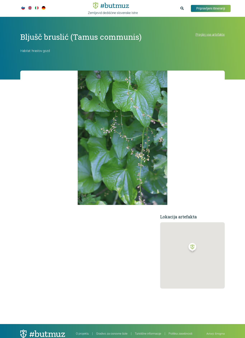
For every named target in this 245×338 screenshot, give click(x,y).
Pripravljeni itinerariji (210, 8)
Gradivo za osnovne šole (112, 333)
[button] (192, 248)
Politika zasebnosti (180, 333)
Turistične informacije (148, 333)
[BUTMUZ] (111, 5)
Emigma (220, 333)
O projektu (82, 333)
